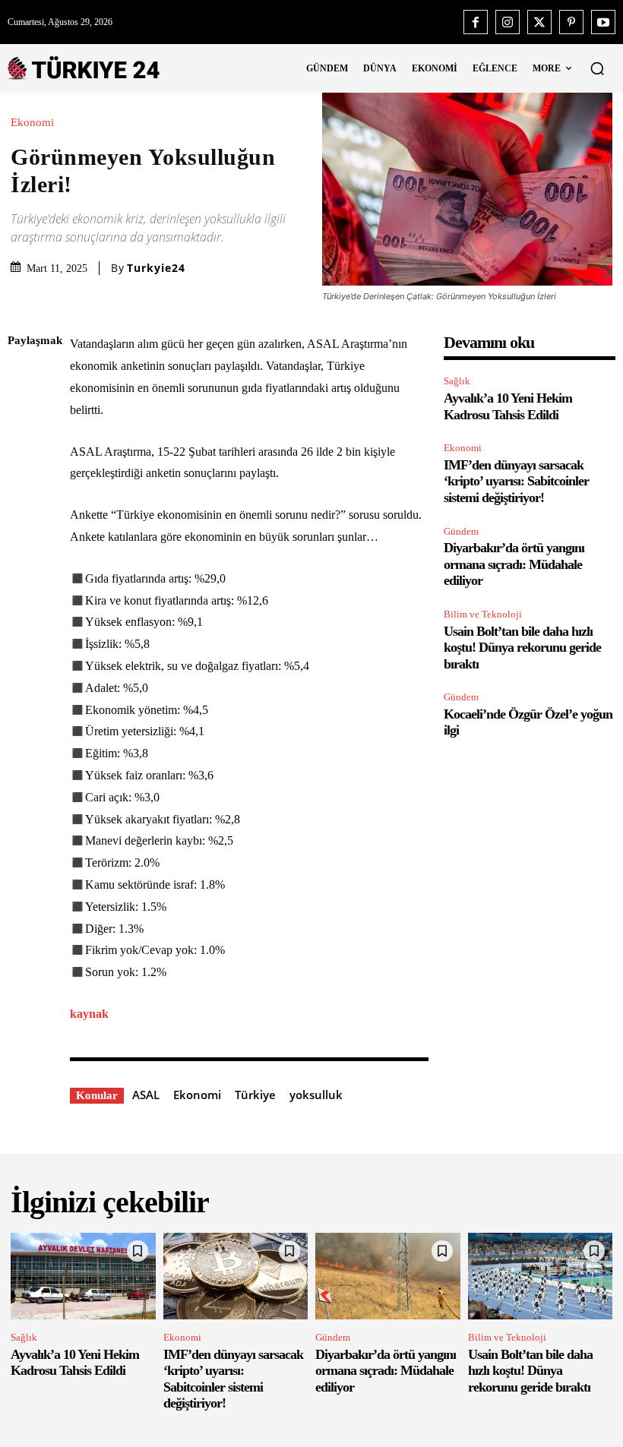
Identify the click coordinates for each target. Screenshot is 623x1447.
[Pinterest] (571, 22)
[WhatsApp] (23, 484)
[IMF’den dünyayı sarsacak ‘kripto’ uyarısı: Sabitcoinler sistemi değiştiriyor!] (235, 1276)
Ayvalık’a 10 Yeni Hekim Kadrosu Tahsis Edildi (75, 1363)
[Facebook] (475, 22)
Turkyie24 (156, 268)
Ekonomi (32, 122)
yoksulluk (316, 1094)
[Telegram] (23, 556)
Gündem (461, 531)
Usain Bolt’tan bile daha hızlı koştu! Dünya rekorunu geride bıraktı (522, 647)
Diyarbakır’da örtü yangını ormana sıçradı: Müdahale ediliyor (514, 564)
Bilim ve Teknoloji (483, 614)
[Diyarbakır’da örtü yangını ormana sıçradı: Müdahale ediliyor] (387, 1276)
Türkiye (255, 1094)
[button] (597, 68)
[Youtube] (603, 22)
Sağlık (457, 381)
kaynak (89, 1013)
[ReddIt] (23, 520)
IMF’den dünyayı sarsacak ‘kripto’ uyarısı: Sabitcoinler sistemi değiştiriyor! (516, 481)
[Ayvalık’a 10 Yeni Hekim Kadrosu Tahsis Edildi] (83, 1276)
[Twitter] (539, 22)
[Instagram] (507, 22)
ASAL (146, 1094)
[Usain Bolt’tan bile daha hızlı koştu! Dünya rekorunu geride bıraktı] (540, 1276)
